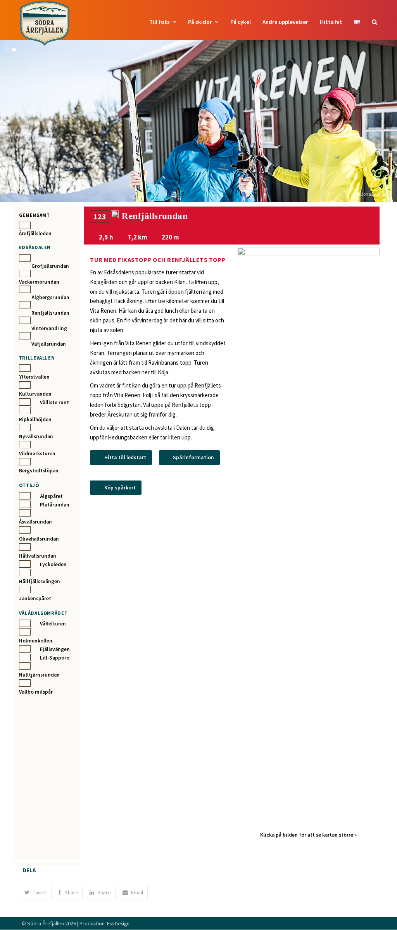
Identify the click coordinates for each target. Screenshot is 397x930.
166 (24, 572)
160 (24, 496)
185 (24, 683)
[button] (374, 22)
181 (24, 632)
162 (24, 513)
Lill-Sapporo (54, 657)
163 (24, 530)
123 (24, 305)
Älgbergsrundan (50, 297)
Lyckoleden (53, 564)
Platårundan (54, 504)
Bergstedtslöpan (39, 470)
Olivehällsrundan (39, 539)
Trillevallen (37, 358)
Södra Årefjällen (45, 923)
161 (24, 504)
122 (24, 289)
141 (24, 385)
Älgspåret (51, 496)
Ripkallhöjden (35, 419)
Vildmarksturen (37, 453)
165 (24, 564)
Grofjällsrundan (50, 266)
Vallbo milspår (36, 692)
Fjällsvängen (55, 649)
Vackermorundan (39, 282)
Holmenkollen (35, 640)
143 (24, 410)
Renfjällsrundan (50, 313)
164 (24, 547)
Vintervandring (49, 328)
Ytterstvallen (34, 377)
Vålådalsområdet (43, 613)
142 (24, 402)
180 (24, 623)
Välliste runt (54, 402)
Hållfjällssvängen (39, 581)
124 (24, 320)
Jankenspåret (35, 598)
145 (24, 445)
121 (24, 273)
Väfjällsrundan (48, 344)
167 (24, 589)
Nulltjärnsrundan (39, 675)
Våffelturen (53, 623)
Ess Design (118, 923)
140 (24, 368)
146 (24, 462)
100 (24, 225)
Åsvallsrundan (35, 521)
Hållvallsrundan (37, 556)
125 (24, 336)
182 (24, 649)
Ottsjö (29, 485)
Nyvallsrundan (36, 436)
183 (24, 657)
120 (24, 258)
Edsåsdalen (35, 247)
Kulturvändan (35, 394)
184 (24, 666)
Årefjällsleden (35, 233)
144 (24, 428)
